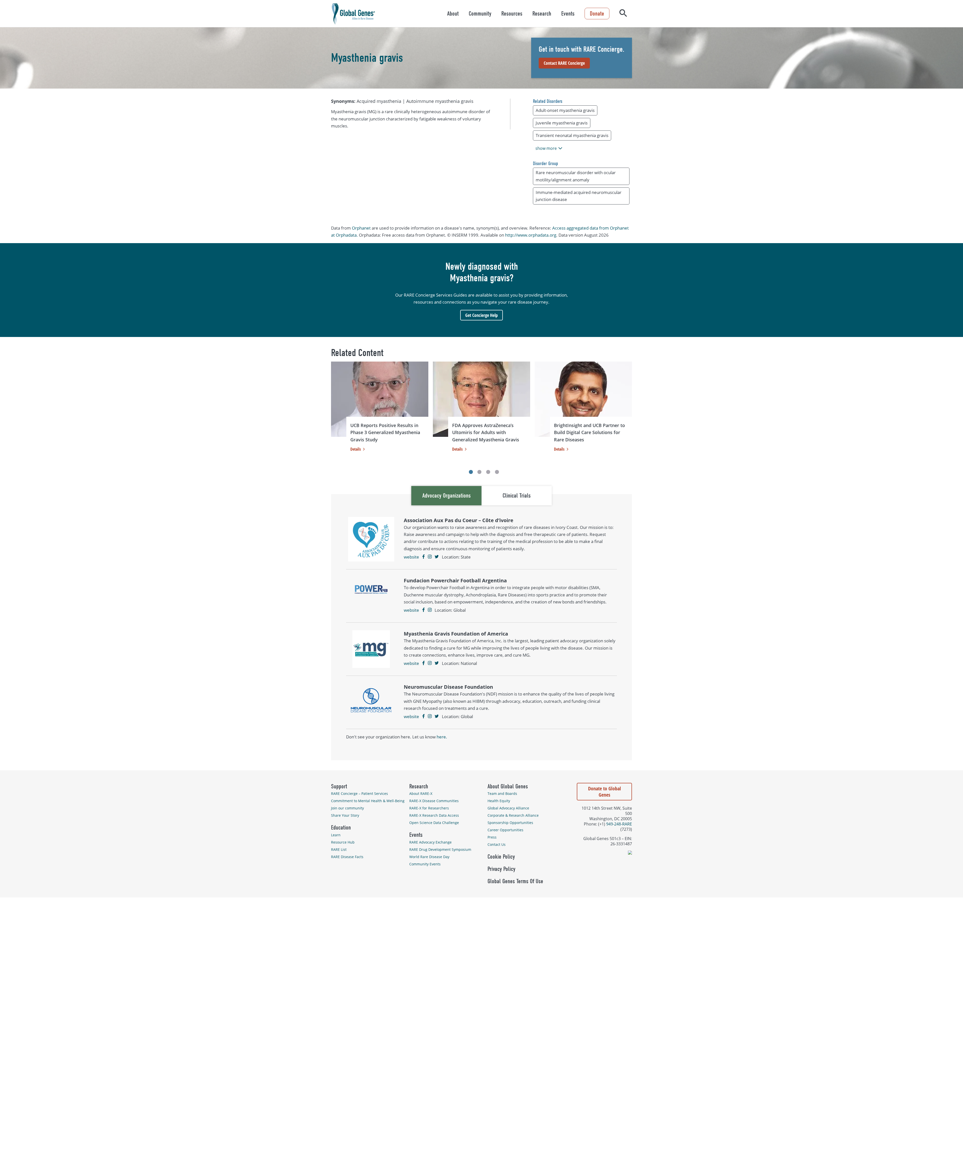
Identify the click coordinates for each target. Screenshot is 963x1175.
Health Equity (499, 800)
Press (492, 837)
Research (541, 13)
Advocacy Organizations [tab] (446, 495)
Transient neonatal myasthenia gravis (572, 135)
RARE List (339, 849)
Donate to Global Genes (604, 791)
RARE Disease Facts (347, 856)
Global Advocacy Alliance (508, 808)
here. (442, 737)
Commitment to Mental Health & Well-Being (368, 800)
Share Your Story (345, 815)
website (411, 557)
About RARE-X (420, 793)
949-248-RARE (619, 823)
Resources (511, 13)
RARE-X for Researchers (429, 808)
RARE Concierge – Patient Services (359, 793)
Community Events (425, 864)
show (546, 148)
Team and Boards (502, 793)
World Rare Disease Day (429, 856)
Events (568, 13)
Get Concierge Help (481, 315)
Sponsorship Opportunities (510, 822)
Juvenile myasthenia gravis (562, 123)
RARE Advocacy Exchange (430, 842)
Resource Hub (343, 842)
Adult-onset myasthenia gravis (565, 110)
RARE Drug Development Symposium (440, 849)
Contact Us (497, 844)
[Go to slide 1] (471, 472)
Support (339, 786)
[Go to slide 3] (488, 472)
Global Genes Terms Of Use (515, 881)
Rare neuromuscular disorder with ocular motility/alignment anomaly (576, 176)
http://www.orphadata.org (530, 235)
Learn (336, 835)
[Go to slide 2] (479, 472)
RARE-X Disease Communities (434, 800)
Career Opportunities (505, 829)
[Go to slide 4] (497, 472)
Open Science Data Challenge (434, 822)
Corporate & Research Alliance (513, 815)
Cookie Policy (501, 856)
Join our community (347, 808)
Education (341, 827)
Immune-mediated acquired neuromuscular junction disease (578, 195)
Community (480, 13)
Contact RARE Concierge (564, 63)
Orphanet (361, 228)
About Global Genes (508, 786)
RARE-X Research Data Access (434, 815)
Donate (597, 13)
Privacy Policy (501, 868)
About (453, 13)
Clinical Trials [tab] (517, 495)
